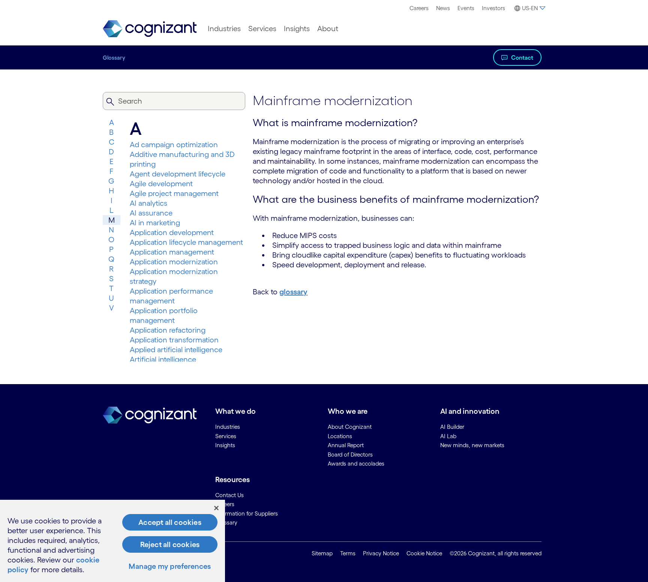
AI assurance (151, 213)
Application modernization (174, 262)
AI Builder (452, 427)
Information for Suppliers (246, 513)
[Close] (216, 508)
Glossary (114, 57)
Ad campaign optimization (174, 144)
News (443, 8)
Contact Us (229, 495)
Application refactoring (168, 330)
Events (466, 8)
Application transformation (174, 340)
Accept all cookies (169, 522)
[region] (112, 541)
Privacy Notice (381, 553)
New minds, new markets (472, 445)
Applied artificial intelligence (176, 349)
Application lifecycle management (186, 242)
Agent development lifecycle (177, 174)
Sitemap (322, 553)
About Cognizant (350, 427)
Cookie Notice (424, 553)
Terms (348, 553)
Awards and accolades (356, 463)
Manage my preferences (170, 566)
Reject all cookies (170, 544)
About (327, 28)
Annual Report (346, 445)
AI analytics (148, 203)
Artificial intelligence (163, 359)
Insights (297, 28)
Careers (419, 8)
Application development (172, 232)
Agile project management (174, 193)
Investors (493, 8)
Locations (340, 436)
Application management (172, 252)
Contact (522, 57)
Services (262, 28)
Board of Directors (350, 454)
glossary (293, 292)
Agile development (161, 183)
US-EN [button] (530, 8)
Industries (224, 28)
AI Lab (448, 436)
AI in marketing (155, 223)
